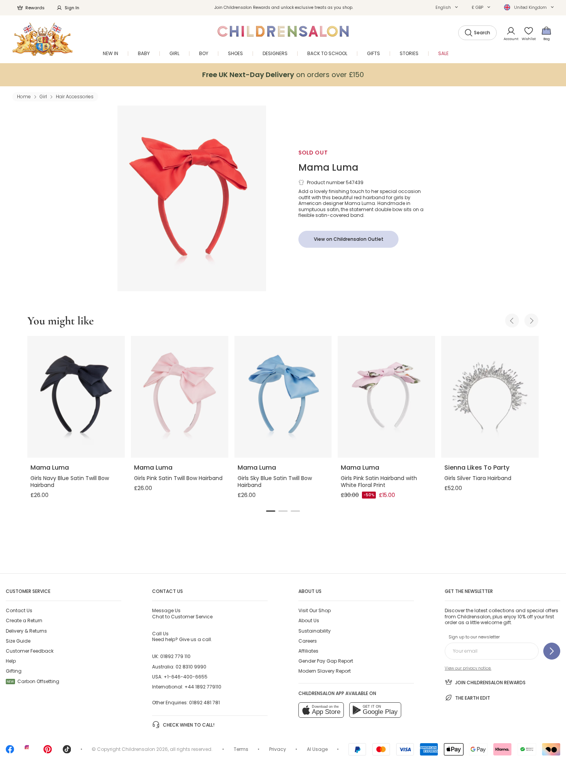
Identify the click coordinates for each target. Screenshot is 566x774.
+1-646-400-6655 (186, 676)
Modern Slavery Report (324, 671)
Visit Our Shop (314, 610)
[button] (446, 7)
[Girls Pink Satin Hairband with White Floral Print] (386, 397)
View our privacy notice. (468, 668)
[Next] (531, 320)
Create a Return (24, 620)
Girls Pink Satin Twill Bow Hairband (178, 478)
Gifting (14, 671)
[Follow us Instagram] (29, 752)
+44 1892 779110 (202, 686)
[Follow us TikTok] (67, 752)
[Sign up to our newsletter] (551, 651)
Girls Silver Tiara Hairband (477, 478)
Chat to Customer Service (182, 613)
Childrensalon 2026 (145, 749)
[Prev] (512, 320)
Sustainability (314, 631)
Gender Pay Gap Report (325, 661)
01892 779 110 (175, 656)
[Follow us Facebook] (10, 752)
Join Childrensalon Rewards (490, 682)
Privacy (277, 749)
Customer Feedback (30, 651)
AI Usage (317, 749)
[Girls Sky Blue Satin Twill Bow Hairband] (283, 397)
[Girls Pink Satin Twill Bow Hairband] (179, 397)
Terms (241, 749)
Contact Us (19, 610)
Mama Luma (328, 167)
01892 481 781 (204, 702)
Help (11, 661)
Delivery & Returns (26, 631)
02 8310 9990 (191, 666)
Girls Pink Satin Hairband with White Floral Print (379, 482)
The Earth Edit (472, 698)
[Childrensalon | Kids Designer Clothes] (42, 39)
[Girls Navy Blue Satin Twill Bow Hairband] (76, 397)
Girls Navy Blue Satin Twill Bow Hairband (69, 482)
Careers (307, 641)
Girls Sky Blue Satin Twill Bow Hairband (275, 482)
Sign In (72, 8)
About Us (308, 620)
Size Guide (18, 641)
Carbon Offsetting (33, 681)
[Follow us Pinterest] (48, 752)
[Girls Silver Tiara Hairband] (490, 397)
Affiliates (308, 651)
